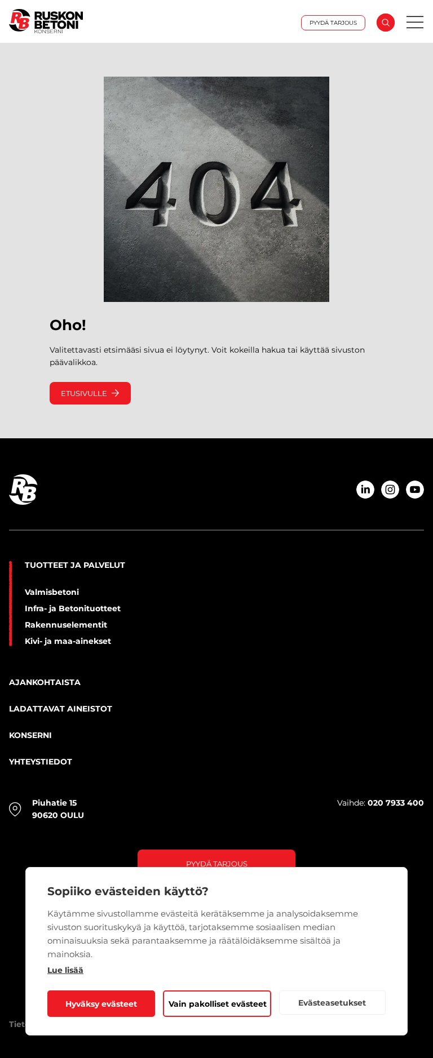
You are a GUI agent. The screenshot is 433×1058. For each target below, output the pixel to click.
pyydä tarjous (217, 863)
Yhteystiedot (40, 762)
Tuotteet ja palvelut (75, 565)
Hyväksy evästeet (101, 1004)
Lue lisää (65, 970)
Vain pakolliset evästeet (218, 1004)
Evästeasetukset (332, 1003)
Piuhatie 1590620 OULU (58, 809)
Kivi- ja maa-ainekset (68, 641)
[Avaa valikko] (415, 23)
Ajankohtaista (45, 682)
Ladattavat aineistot (60, 709)
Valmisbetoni (52, 592)
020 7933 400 (396, 803)
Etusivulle (84, 393)
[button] (386, 23)
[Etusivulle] (71, 22)
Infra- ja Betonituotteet (73, 608)
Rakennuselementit (66, 625)
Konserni (30, 735)
